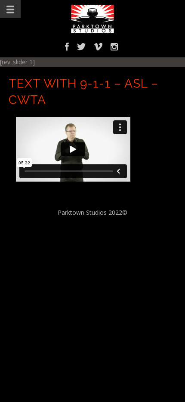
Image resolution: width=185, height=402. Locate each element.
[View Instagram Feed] (114, 48)
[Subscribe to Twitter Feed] (81, 48)
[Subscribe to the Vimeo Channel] (98, 48)
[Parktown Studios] (92, 19)
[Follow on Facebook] (67, 48)
